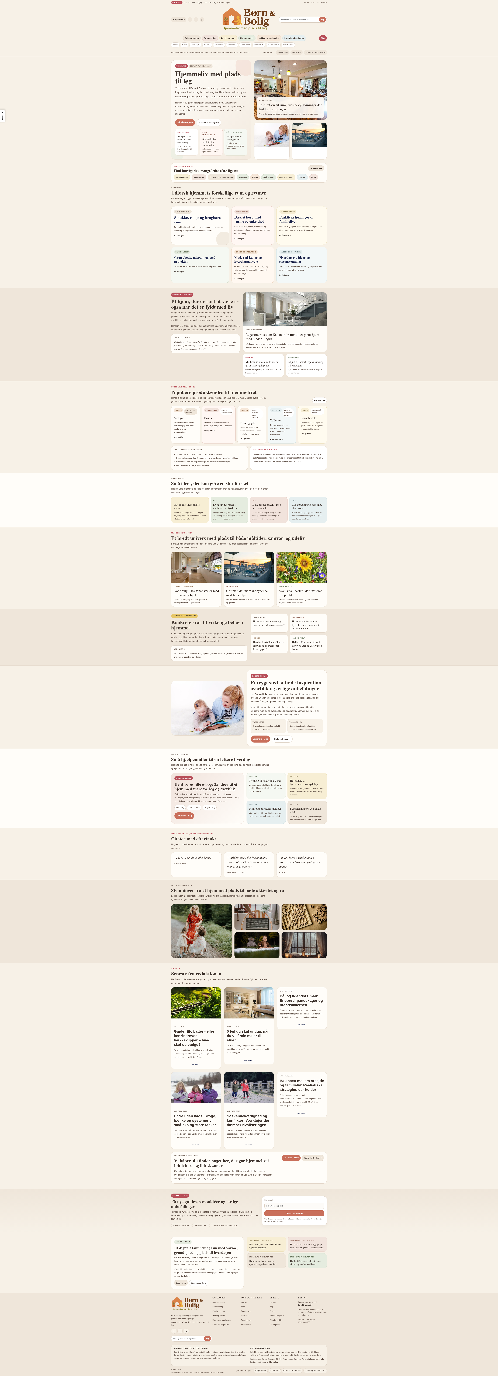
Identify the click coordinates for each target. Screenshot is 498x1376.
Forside (306, 3)
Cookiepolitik (275, 1324)
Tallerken (207, 45)
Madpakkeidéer (282, 52)
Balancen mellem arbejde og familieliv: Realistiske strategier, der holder (302, 1085)
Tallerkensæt (245, 45)
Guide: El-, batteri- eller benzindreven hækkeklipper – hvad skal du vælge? (194, 1038)
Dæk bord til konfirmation (292, 1371)
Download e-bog (184, 816)
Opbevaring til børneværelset (315, 52)
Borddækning (210, 38)
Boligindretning (192, 38)
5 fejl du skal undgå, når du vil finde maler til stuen (248, 1035)
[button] (2, 116)
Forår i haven (268, 177)
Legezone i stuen (286, 177)
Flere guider (319, 400)
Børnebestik (232, 45)
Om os (272, 1311)
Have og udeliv (247, 38)
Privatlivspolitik (276, 1320)
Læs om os (181, 1283)
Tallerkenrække (273, 45)
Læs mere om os (260, 739)
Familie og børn (228, 38)
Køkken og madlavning (269, 38)
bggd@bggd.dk (305, 1305)
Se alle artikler (316, 168)
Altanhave (243, 177)
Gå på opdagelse (185, 122)
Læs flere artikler (291, 1158)
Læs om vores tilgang (209, 122)
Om (317, 3)
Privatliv (324, 3)
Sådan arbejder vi (225, 3)
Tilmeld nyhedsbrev (313, 1158)
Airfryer (175, 45)
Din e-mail (268, 1200)
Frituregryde (195, 45)
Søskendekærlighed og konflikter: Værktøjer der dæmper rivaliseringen (248, 1120)
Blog (312, 3)
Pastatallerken (288, 45)
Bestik (184, 45)
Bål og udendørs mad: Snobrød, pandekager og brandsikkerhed (301, 1000)
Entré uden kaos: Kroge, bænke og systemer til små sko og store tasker (195, 1120)
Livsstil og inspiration (294, 38)
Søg (322, 20)
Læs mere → (196, 1064)
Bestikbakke (219, 45)
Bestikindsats (259, 45)
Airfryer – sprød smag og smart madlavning (200, 3)
